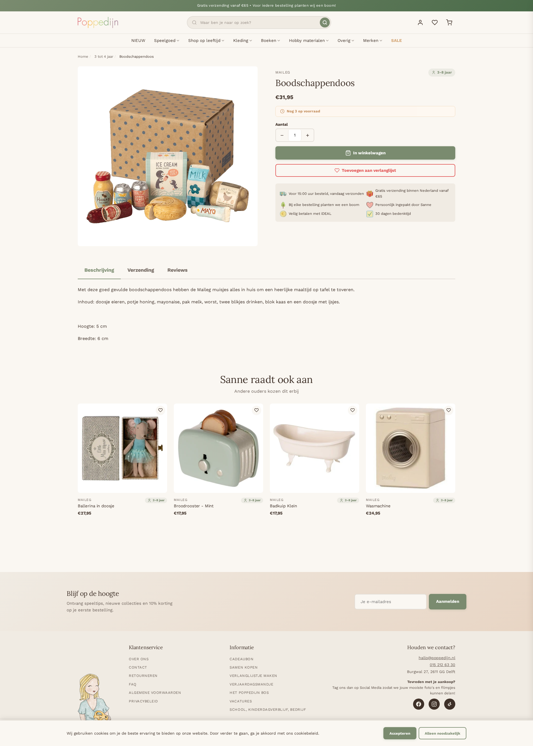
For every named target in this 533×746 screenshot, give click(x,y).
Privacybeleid (143, 701)
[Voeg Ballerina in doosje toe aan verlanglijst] (160, 410)
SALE (396, 40)
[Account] (420, 22)
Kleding (240, 40)
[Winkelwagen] (449, 22)
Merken (370, 40)
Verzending (140, 270)
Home (83, 56)
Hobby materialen (307, 40)
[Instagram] (434, 704)
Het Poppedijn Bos (249, 692)
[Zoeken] (325, 22)
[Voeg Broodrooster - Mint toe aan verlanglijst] (256, 410)
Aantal (281, 124)
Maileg (282, 72)
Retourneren (143, 676)
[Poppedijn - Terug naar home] (98, 22)
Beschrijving (99, 270)
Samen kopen (244, 667)
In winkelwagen (369, 152)
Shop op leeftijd (204, 40)
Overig (344, 40)
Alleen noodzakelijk (442, 733)
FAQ (133, 684)
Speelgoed (164, 40)
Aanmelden (447, 601)
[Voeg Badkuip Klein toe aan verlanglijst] (352, 410)
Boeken (268, 40)
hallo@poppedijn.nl (437, 658)
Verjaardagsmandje (251, 684)
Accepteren (399, 733)
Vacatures (241, 701)
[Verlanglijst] (435, 22)
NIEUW (138, 40)
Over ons (139, 659)
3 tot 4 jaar (103, 56)
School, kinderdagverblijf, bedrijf (268, 709)
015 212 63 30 (442, 664)
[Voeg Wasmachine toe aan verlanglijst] (448, 410)
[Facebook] (418, 704)
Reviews (177, 270)
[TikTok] (449, 704)
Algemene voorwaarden (155, 692)
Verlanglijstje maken (253, 676)
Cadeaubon (241, 659)
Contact (138, 667)
